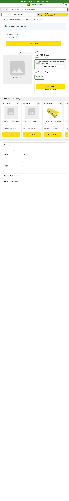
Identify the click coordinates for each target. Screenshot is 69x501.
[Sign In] (66, 4)
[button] (18, 14)
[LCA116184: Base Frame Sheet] (53, 112)
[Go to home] (34, 4)
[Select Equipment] (38, 62)
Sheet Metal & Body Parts (16, 19)
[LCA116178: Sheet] (32, 112)
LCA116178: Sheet (29, 121)
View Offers (45, 1)
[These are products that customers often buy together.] (19, 98)
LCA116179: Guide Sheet (19, 36)
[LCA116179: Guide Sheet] (11, 112)
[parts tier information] (36, 71)
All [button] (3, 9)
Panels (28, 19)
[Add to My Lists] (18, 103)
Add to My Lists (26, 52)
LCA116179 (17, 34)
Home (4, 19)
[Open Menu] (2, 4)
